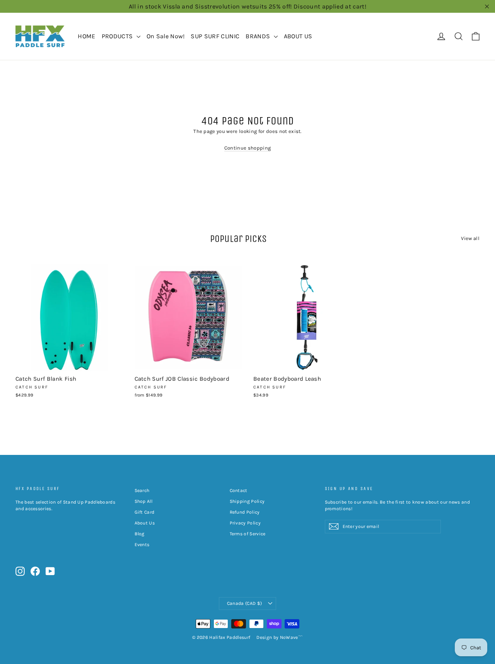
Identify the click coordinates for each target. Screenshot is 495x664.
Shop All (144, 501)
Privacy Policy (245, 523)
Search (142, 490)
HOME (86, 36)
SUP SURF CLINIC (215, 36)
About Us (145, 523)
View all (470, 238)
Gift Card (145, 512)
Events (142, 544)
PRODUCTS (118, 36)
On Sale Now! (166, 36)
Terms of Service (248, 533)
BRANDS (258, 36)
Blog (140, 533)
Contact (239, 490)
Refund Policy (245, 512)
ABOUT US (298, 36)
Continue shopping (247, 148)
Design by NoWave (277, 637)
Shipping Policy (247, 501)
